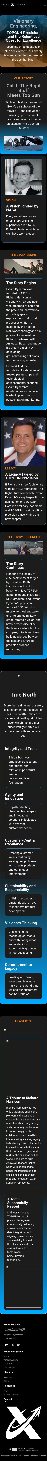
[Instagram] (19, 1345)
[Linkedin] (7, 1345)
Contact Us (8, 1400)
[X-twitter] (13, 1345)
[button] (45, 5)
